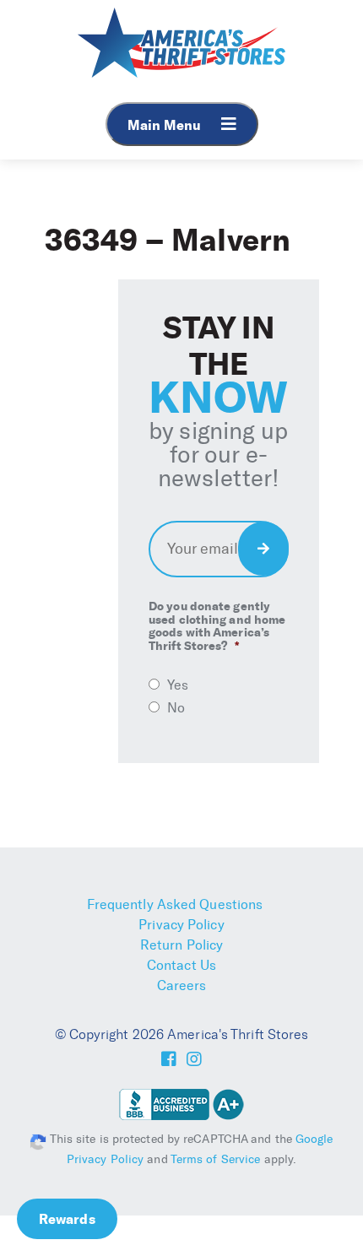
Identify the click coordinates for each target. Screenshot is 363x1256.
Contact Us (181, 965)
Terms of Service (216, 1159)
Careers (182, 985)
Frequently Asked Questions (175, 904)
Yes (177, 685)
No (176, 708)
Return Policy (181, 945)
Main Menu (165, 124)
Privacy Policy (181, 925)
